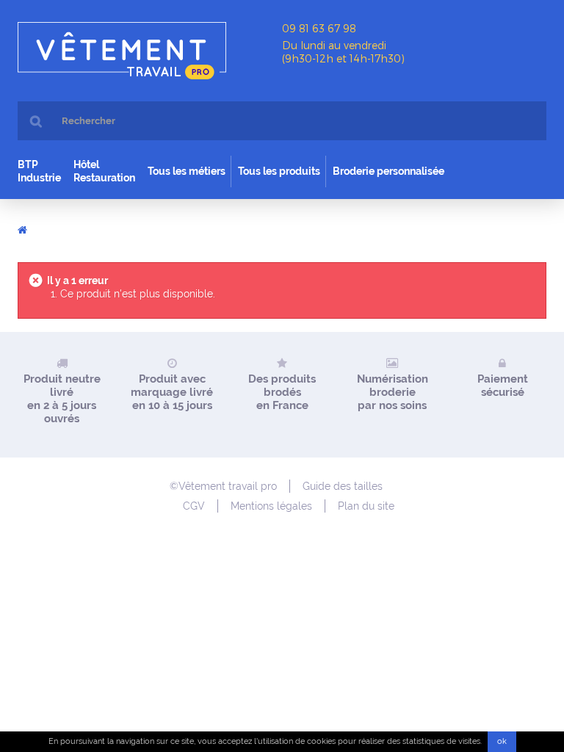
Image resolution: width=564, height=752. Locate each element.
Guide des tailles (343, 486)
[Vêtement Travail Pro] (150, 50)
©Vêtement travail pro (223, 486)
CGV (194, 506)
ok (502, 741)
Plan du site (366, 506)
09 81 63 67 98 (319, 28)
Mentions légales (271, 506)
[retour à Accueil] (22, 229)
